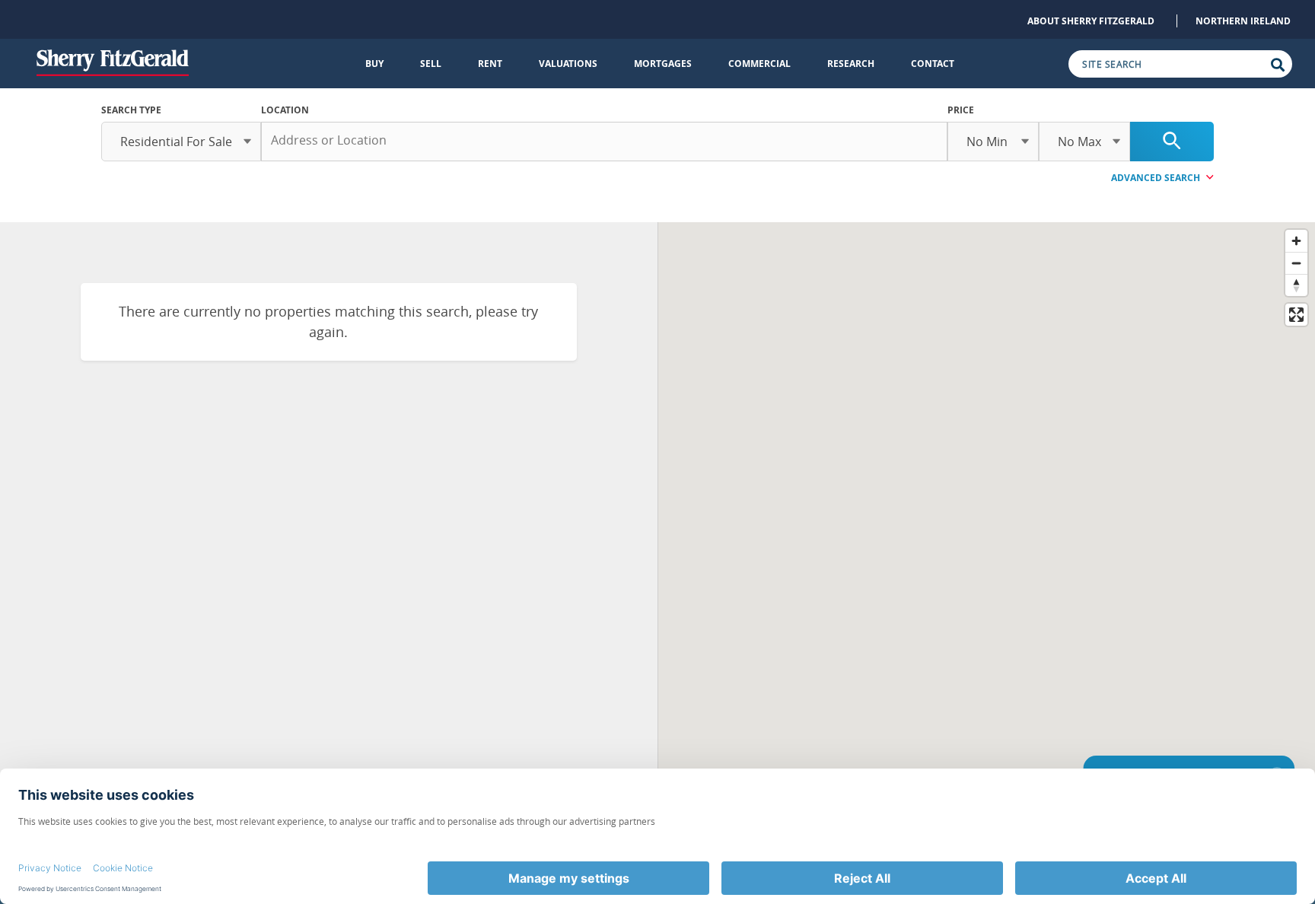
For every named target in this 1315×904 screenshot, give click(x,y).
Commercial (759, 63)
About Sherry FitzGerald (1090, 20)
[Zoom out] (1296, 263)
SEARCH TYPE (131, 109)
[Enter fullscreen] (1296, 315)
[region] (986, 526)
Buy (374, 63)
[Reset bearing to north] (1296, 285)
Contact (932, 63)
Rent (490, 63)
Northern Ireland (1243, 20)
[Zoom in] (1296, 241)
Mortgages (663, 63)
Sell (430, 63)
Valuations (568, 63)
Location (285, 109)
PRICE (960, 109)
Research (850, 63)
